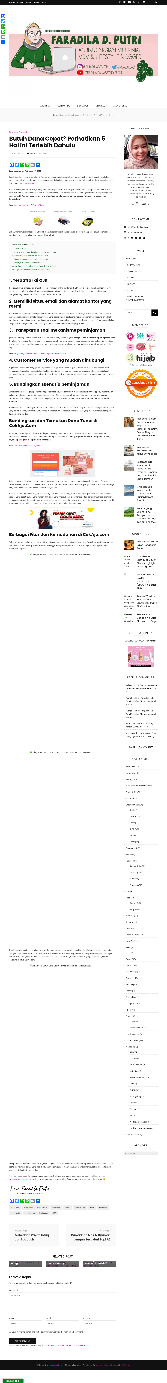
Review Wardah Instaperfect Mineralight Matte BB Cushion (147, 601)
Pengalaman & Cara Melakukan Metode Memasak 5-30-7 (141, 688)
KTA (54, 1213)
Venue (132, 1115)
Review (129, 978)
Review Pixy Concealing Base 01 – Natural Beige (147, 618)
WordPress (126, 1365)
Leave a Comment (38, 153)
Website (86, 1318)
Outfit (132, 1090)
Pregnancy (134, 878)
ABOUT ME (45, 105)
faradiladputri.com (56, 1365)
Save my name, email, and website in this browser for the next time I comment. (47, 1331)
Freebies (130, 915)
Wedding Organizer (138, 1121)
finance (67, 1208)
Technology (25, 132)
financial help (80, 1208)
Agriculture (130, 766)
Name (12, 1318)
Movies (133, 835)
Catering (133, 1051)
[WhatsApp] (3, 26)
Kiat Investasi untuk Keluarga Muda (29, 205)
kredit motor (15, 1213)
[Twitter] (3, 21)
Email (49, 1318)
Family (12, 2)
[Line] (3, 31)
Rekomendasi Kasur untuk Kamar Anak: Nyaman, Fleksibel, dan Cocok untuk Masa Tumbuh (147, 470)
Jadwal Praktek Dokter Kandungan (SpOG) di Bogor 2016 (146, 581)
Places (129, 959)
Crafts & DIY (131, 792)
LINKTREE (100, 105)
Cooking (133, 903)
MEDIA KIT (131, 290)
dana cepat (30, 183)
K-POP (133, 829)
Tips (128, 1009)
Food (44, 2)
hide (33, 244)
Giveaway (130, 922)
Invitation (134, 1071)
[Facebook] (3, 16)
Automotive (131, 773)
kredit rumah (30, 1213)
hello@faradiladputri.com (138, 227)
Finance (13, 132)
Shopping (130, 984)
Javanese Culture (137, 1077)
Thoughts (130, 1003)
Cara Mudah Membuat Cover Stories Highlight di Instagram (146, 561)
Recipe (133, 909)
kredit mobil (103, 1208)
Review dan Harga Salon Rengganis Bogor (147, 545)
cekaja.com (28, 1208)
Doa (131, 952)
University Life (132, 1040)
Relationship (131, 971)
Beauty (20, 2)
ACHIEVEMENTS (133, 265)
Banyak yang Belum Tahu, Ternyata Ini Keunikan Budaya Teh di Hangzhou (147, 515)
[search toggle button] (156, 2)
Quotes (129, 965)
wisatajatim (131, 723)
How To (129, 941)
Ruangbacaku (131, 698)
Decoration (134, 1058)
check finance (42, 1208)
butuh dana (15, 1208)
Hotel (132, 1021)
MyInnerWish (131, 733)
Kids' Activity (135, 866)
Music (132, 841)
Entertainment (132, 804)
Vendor (133, 1109)
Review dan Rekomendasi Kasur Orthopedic (147, 450)
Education (130, 798)
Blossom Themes (102, 1365)
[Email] (3, 37)
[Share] (3, 42)
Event (128, 854)
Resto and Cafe (136, 1027)
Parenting (134, 872)
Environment (131, 848)
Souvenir (133, 1102)
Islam (128, 947)
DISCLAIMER (82, 105)
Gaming (133, 822)
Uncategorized (132, 1034)
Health (28, 2)
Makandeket (131, 685)
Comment (13, 1290)
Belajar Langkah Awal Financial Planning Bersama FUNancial (40, 353)
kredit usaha (44, 1213)
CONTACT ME (64, 105)
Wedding (130, 1046)
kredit (92, 1208)
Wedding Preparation (139, 1128)
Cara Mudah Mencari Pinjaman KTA (29, 445)
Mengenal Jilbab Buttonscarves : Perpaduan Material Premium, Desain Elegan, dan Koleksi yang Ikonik (147, 429)
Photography (135, 1096)
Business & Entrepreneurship (139, 785)
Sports (129, 990)
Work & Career (132, 1134)
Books (132, 810)
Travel (36, 2)
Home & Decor (132, 934)
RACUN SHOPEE (119, 105)
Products (134, 885)
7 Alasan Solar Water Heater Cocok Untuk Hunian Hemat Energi (145, 493)
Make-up (133, 1083)
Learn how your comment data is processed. (65, 1345)
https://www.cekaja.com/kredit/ (23, 1179)
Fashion (133, 816)
